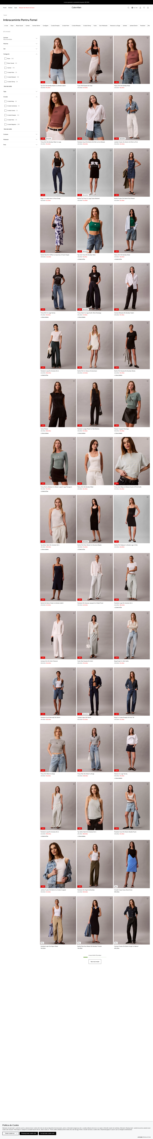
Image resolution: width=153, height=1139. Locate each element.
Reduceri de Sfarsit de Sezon (26, 7)
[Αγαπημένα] (144, 8)
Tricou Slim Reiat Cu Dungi (48, 774)
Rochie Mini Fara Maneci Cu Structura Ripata (89, 545)
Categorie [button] (6, 54)
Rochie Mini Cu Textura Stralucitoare (87, 371)
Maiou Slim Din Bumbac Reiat (122, 85)
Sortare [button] (7, 38)
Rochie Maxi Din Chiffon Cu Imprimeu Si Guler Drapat (55, 255)
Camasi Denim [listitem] (36, 25)
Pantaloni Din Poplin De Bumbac (86, 890)
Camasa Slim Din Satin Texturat (49, 661)
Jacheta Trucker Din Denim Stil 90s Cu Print (126, 142)
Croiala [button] (5, 97)
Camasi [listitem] (28, 25)
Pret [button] (4, 144)
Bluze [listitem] (12, 25)
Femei (4, 7)
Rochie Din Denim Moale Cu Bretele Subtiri (52, 603)
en (136, 7)
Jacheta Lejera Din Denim (84, 717)
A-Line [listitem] (6, 25)
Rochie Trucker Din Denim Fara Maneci (124, 198)
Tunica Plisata (44, 429)
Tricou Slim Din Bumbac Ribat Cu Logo (51, 142)
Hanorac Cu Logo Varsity (120, 774)
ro (134, 7)
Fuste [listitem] (95, 25)
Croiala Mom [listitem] (65, 25)
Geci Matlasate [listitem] (103, 25)
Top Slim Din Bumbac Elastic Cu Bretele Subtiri (53, 85)
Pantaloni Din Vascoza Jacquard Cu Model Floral (90, 603)
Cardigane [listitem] (45, 25)
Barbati (10, 7)
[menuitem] (5, 7)
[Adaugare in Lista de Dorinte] (74, 37)
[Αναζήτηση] (128, 8)
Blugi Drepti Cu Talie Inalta (121, 661)
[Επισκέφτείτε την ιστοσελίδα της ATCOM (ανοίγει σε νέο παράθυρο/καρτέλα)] (144, 1137)
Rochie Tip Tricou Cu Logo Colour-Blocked (88, 198)
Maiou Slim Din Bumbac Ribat (85, 487)
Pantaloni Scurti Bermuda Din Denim (50, 717)
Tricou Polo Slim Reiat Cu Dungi (85, 774)
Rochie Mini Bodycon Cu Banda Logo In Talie (126, 545)
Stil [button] (4, 49)
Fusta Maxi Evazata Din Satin (85, 661)
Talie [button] (4, 91)
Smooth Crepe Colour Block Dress (123, 890)
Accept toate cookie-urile (47, 1133)
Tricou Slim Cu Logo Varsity (48, 313)
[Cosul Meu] (148, 8)
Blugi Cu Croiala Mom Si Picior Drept (50, 198)
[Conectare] (140, 8)
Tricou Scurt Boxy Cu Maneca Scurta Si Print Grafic (127, 487)
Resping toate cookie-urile (28, 1133)
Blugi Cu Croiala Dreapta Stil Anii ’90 (124, 717)
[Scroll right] (148, 26)
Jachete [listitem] (125, 25)
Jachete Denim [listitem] (134, 25)
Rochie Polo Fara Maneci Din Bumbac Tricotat (89, 946)
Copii (15, 7)
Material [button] (5, 139)
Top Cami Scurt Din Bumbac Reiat (86, 255)
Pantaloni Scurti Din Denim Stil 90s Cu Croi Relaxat (91, 142)
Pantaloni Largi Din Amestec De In (50, 371)
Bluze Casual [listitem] (19, 25)
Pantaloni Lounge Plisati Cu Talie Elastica (88, 429)
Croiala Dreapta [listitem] (55, 25)
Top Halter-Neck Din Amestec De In (50, 545)
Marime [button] (5, 43)
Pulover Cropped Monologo (121, 429)
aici (78, 1129)
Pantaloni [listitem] (142, 25)
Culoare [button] (5, 134)
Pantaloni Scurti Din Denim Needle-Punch (125, 832)
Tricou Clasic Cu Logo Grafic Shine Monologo (89, 313)
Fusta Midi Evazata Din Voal (84, 85)
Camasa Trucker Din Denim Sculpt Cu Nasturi (126, 946)
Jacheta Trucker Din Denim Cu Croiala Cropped (53, 890)
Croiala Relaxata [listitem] (76, 25)
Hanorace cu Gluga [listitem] (115, 25)
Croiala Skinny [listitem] (87, 25)
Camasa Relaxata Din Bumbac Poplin (124, 313)
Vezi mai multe (8, 86)
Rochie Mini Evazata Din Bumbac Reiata (124, 371)
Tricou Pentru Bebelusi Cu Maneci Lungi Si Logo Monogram (56, 487)
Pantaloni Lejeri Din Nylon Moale (49, 946)
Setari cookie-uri (9, 1133)
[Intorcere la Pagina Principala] (76, 8)
